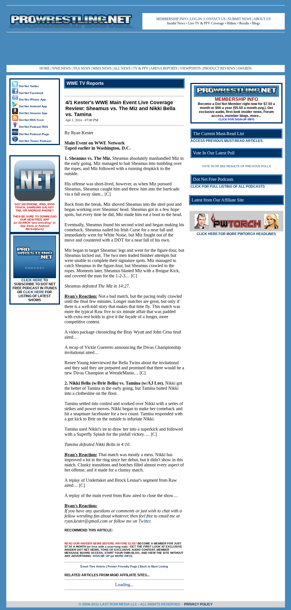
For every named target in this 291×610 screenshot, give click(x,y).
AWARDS (244, 68)
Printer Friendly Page (122, 566)
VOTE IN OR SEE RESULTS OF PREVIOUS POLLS (236, 166)
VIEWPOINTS (190, 68)
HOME (45, 68)
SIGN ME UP (101, 555)
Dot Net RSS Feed (30, 119)
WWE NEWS (61, 68)
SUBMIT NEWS (239, 19)
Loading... (124, 584)
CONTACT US (215, 19)
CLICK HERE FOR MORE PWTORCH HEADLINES (236, 234)
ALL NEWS (122, 68)
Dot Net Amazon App (32, 113)
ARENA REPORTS (164, 68)
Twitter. (144, 521)
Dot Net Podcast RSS (33, 126)
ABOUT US (262, 19)
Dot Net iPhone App (32, 99)
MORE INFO (123, 555)
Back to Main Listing (154, 566)
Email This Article (92, 566)
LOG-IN (196, 19)
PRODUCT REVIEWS (219, 68)
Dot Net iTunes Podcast (34, 140)
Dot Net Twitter (28, 86)
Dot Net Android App (32, 106)
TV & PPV (141, 68)
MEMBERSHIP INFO (172, 19)
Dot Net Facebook (30, 93)
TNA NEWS (81, 68)
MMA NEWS (102, 68)
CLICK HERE (31, 280)
